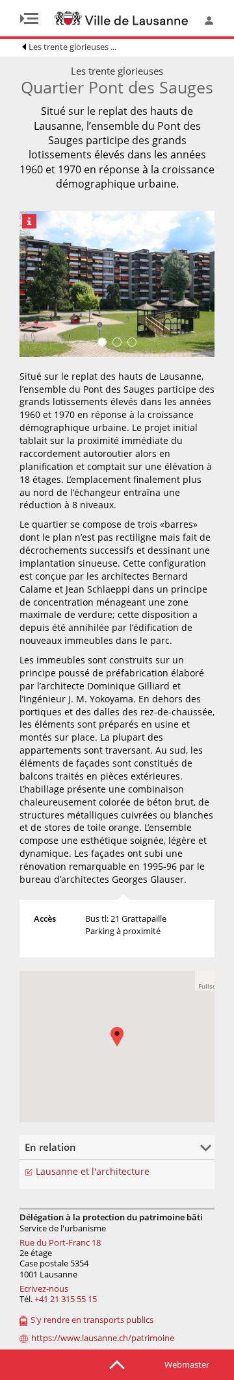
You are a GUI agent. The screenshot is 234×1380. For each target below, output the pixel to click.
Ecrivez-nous (44, 1288)
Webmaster (186, 1364)
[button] (123, 1046)
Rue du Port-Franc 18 (60, 1242)
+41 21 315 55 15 (65, 1299)
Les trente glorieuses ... (72, 47)
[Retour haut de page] (117, 1364)
